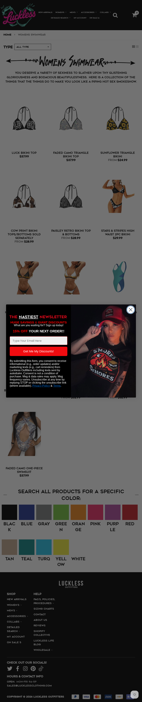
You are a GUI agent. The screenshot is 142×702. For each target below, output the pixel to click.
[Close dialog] (131, 310)
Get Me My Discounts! (38, 351)
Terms (57, 385)
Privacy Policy (41, 385)
